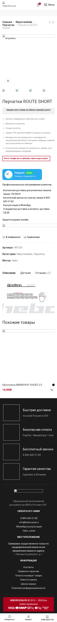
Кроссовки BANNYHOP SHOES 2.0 (22, 384)
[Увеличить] (8, 81)
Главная (7, 22)
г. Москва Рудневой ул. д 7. (29, 554)
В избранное (13, 237)
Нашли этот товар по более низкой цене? (28, 110)
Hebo (15, 260)
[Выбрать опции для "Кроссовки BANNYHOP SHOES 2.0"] (52, 390)
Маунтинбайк (24, 22)
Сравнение (33, 237)
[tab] (9, 273)
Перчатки (8, 25)
